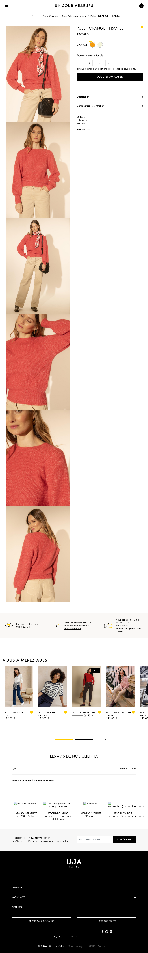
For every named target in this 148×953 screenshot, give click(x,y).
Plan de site (103, 946)
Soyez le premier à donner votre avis (33, 780)
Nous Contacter (106, 921)
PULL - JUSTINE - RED (84, 712)
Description (83, 96)
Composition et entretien (90, 105)
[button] (110, 55)
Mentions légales (77, 946)
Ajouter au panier (110, 76)
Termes (92, 936)
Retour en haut (146, 899)
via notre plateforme (76, 627)
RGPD (92, 946)
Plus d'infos (17, 907)
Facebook (102, 931)
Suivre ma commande (41, 921)
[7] (100, 46)
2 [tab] (84, 739)
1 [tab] (64, 739)
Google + (111, 931)
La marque (17, 887)
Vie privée (83, 936)
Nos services (18, 897)
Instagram (106, 931)
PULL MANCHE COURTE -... (46, 714)
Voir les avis (83, 129)
